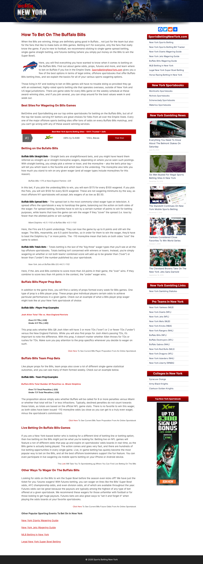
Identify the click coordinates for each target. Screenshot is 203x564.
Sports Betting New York (105, 559)
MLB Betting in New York (35, 534)
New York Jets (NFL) (159, 316)
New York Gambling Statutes (163, 291)
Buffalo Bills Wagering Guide (163, 61)
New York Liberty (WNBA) (161, 363)
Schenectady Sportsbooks (162, 100)
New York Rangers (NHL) (161, 330)
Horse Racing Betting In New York (165, 75)
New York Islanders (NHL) (161, 358)
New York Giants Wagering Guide (39, 520)
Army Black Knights (158, 383)
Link (64, 464)
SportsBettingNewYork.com (107, 69)
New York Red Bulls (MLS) (162, 349)
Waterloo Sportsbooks (160, 105)
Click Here (72, 351)
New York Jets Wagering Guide (38, 527)
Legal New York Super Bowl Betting (41, 541)
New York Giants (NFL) (160, 312)
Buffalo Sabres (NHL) (159, 344)
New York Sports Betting (161, 42)
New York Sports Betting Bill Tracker (167, 47)
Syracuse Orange (157, 379)
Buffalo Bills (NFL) (158, 335)
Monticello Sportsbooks (160, 91)
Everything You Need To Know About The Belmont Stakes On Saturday (165, 143)
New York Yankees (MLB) (161, 307)
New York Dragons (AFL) (161, 353)
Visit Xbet (119, 138)
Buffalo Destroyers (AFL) (161, 340)
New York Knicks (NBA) (160, 326)
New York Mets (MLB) (159, 321)
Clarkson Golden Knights (161, 388)
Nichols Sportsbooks (159, 95)
